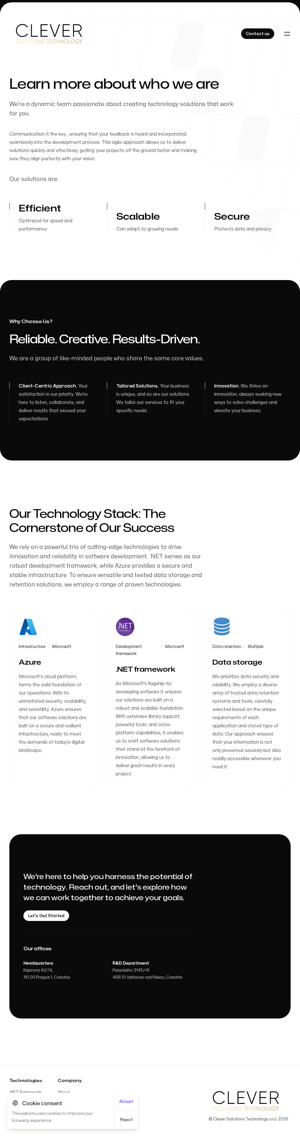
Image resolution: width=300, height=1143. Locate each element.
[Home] (48, 34)
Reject (126, 1120)
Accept (126, 1101)
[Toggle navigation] (287, 33)
